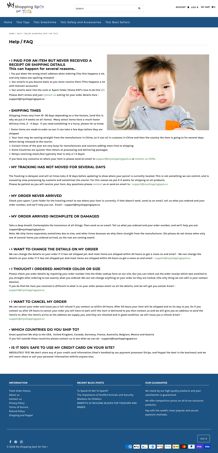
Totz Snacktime (45, 22)
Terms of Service (18, 407)
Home (8, 22)
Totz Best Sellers (117, 22)
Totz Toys (23, 22)
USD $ (194, 7)
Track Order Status (20, 390)
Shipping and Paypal (21, 415)
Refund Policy (17, 411)
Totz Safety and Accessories (80, 22)
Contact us (15, 398)
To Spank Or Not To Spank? (92, 390)
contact (97, 184)
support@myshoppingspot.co (113, 158)
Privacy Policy (17, 403)
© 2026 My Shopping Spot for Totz (26, 446)
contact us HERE (145, 158)
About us (14, 394)
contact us (49, 94)
